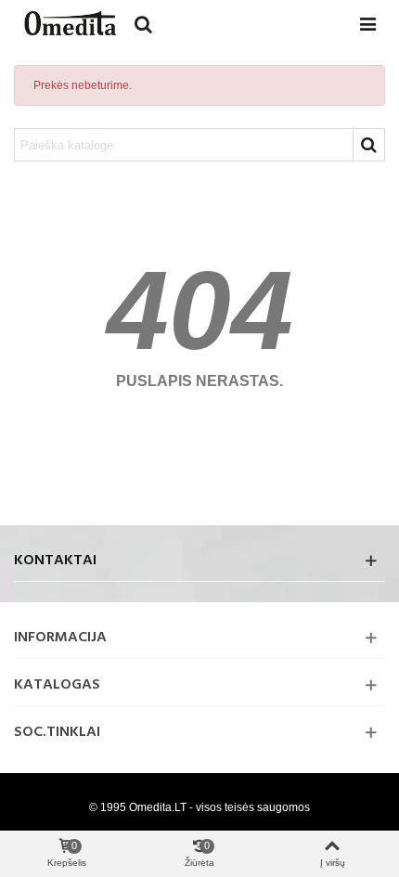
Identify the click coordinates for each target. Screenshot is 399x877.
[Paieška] (143, 23)
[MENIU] (367, 23)
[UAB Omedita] (69, 23)
